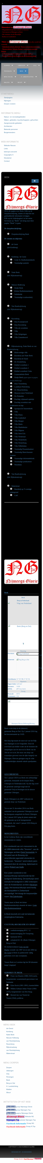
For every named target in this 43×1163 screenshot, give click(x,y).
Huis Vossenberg (20, 384)
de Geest (14, 244)
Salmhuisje (18, 294)
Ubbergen (21, 65)
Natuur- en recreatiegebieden (14, 117)
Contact (7, 161)
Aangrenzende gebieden (13, 123)
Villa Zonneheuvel (21, 337)
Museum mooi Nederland (23, 393)
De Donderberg (20, 362)
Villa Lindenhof (20, 418)
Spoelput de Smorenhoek (23, 409)
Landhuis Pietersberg (22, 387)
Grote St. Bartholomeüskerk (24, 260)
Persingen (8, 71)
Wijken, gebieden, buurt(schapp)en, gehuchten (21, 120)
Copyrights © (8, 155)
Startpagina (8, 97)
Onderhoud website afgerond (11, 47)
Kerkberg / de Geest (18, 257)
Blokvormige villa (20, 352)
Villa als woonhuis (21, 328)
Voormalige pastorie (21, 263)
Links (6, 148)
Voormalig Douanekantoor (24, 449)
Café (16, 495)
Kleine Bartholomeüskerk (23, 291)
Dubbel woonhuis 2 (21, 368)
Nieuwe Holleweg (18, 285)
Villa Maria (18, 424)
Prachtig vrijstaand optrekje (24, 399)
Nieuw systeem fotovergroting (30, 47)
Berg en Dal (8, 77)
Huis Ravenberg (20, 325)
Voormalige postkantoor (23, 462)
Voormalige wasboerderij (23, 297)
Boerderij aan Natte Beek (23, 356)
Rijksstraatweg (16, 275)
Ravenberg (15, 319)
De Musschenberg (21, 390)
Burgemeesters (9, 132)
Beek (21, 71)
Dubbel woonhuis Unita (23, 371)
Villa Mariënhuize (20, 427)
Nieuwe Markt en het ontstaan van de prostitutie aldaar (19, 56)
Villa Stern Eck (19, 433)
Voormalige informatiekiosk (24, 458)
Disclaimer (8, 158)
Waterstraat (15, 486)
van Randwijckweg (13, 1041)
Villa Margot (19, 421)
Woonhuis (18, 465)
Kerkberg (13, 247)
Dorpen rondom (9, 104)
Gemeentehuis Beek (21, 374)
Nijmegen (7, 101)
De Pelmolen (19, 396)
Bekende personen (11, 129)
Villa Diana (18, 415)
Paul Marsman (28, 1159)
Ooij (34, 65)
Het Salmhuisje (16, 897)
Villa (16, 331)
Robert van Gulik (17, 867)
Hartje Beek (18, 288)
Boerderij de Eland (21, 359)
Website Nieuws (10, 145)
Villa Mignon (19, 430)
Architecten (8, 126)
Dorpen (7, 65)
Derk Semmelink (28, 852)
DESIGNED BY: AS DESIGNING (21, 1152)
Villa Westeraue (20, 437)
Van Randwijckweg (18, 306)
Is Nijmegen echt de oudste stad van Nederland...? (17, 53)
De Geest (7, 953)
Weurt (20, 82)
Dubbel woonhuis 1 (21, 365)
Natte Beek (15, 272)
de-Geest (9, 1028)
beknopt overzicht (10, 152)
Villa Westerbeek (20, 440)
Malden (7, 82)
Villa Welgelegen (20, 334)
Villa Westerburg (20, 443)
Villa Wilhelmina (20, 446)
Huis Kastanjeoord (21, 322)
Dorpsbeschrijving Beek (20, 234)
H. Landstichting (27, 77)
